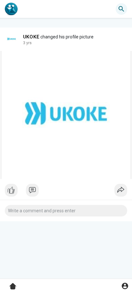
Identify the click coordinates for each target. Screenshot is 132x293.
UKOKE (31, 37)
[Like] (66, 192)
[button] (125, 286)
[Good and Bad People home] (11, 9)
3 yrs (27, 43)
